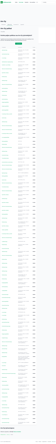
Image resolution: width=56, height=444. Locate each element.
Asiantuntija (4, 117)
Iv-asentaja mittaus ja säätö (7, 113)
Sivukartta (49, 441)
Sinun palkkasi (32, 2)
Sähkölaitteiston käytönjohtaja (7, 61)
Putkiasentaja (4, 76)
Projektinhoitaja (5, 337)
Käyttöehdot (44, 441)
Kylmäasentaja (4, 50)
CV (37, 2)
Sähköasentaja (4, 80)
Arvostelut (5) (16, 24)
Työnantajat (21, 2)
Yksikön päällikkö (5, 229)
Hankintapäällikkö (5, 110)
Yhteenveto (3, 24)
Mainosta (53, 441)
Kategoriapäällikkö (5, 102)
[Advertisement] (28, 12)
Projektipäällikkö (5, 282)
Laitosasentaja (4, 348)
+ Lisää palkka (18, 43)
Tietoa (36, 441)
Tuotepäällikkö (4, 290)
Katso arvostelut (17, 431)
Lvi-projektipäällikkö (5, 137)
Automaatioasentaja (5, 54)
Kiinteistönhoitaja (5, 155)
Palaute (40, 441)
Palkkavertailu (7, 2)
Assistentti (4, 365)
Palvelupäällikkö (5, 141)
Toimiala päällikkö (5, 385)
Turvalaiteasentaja (5, 158)
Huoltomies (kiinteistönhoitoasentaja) (8, 373)
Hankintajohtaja (5, 88)
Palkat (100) (9, 24)
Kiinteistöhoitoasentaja (6, 297)
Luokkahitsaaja (4, 241)
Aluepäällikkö (4, 356)
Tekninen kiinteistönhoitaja (7, 68)
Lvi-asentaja (4, 57)
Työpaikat (26, 2)
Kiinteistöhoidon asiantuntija (7, 162)
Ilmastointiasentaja (5, 248)
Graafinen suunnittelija (6, 64)
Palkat (16, 2)
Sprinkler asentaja (5, 72)
